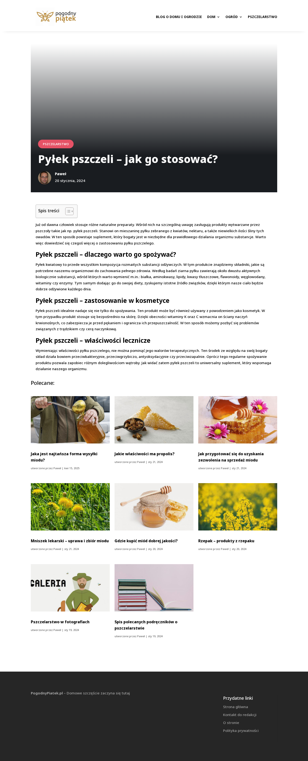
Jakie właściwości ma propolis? (144, 453)
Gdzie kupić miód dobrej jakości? (146, 540)
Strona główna (235, 706)
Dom (211, 16)
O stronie (231, 722)
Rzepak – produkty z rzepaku (226, 540)
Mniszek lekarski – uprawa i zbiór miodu (70, 540)
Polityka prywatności (241, 730)
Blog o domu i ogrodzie (179, 16)
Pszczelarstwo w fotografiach (60, 621)
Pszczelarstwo (262, 16)
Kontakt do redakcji (240, 714)
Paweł (57, 468)
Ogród (231, 16)
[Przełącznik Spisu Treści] (67, 211)
